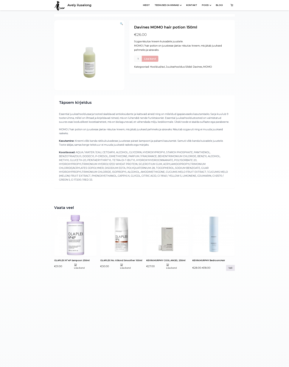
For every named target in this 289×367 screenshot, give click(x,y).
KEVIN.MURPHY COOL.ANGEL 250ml (165, 260)
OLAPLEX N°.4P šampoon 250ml (72, 260)
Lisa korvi (150, 58)
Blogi (219, 5)
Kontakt (191, 5)
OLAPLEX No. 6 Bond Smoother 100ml (121, 260)
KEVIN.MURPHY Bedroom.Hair (208, 260)
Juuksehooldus (175, 66)
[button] (89, 55)
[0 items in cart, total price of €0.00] (232, 5)
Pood (205, 5)
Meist (146, 5)
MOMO (207, 66)
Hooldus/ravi (157, 66)
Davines (197, 66)
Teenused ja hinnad (167, 5)
